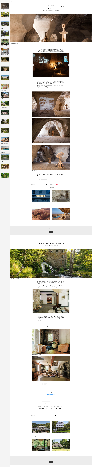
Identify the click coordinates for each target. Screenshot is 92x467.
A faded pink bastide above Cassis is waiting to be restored (4, 99)
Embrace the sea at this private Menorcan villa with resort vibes (4, 143)
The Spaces (11, 1)
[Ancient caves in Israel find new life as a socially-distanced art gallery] (5, 6)
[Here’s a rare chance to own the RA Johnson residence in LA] (5, 166)
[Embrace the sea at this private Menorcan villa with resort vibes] (5, 139)
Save (57, 184)
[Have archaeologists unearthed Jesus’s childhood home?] (61, 196)
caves (46, 80)
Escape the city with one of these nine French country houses (5, 179)
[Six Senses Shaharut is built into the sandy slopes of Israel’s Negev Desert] (61, 214)
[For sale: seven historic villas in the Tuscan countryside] (5, 77)
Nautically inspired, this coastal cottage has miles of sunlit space (5, 90)
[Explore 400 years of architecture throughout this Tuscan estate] (5, 121)
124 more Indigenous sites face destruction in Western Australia (39, 222)
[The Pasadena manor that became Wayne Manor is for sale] (5, 68)
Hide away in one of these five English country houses (60, 453)
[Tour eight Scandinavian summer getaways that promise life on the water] (5, 157)
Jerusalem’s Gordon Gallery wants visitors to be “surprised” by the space (41, 204)
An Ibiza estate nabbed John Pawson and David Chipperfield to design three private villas (41, 436)
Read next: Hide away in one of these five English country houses (50, 406)
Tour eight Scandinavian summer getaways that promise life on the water (4, 161)
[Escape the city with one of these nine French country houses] (5, 175)
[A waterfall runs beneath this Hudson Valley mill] (5, 14)
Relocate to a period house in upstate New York (59, 435)
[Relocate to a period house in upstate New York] (61, 427)
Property (47, 242)
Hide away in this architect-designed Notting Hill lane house (4, 54)
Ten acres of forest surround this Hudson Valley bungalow (40, 453)
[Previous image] (33, 65)
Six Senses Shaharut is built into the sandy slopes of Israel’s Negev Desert (60, 222)
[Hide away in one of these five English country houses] (61, 445)
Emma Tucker (52, 5)
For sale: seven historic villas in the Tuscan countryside (4, 81)
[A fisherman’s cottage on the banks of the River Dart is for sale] (5, 112)
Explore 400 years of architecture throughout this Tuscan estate (49, 408)
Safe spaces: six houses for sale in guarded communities (4, 63)
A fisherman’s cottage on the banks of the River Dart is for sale (5, 116)
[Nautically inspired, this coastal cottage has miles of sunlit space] (5, 86)
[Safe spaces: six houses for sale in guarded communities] (5, 59)
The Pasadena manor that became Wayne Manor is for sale (4, 72)
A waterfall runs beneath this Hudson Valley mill (5, 18)
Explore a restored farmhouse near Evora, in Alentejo (4, 152)
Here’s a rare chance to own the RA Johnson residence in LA (4, 170)
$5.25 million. (56, 287)
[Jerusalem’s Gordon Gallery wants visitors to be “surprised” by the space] (41, 196)
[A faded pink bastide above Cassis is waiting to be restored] (5, 95)
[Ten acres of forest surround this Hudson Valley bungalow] (41, 445)
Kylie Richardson (53, 242)
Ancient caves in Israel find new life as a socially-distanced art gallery (5, 9)
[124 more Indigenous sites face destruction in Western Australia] (41, 214)
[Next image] (69, 65)
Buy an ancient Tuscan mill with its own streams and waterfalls (5, 134)
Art (48, 5)
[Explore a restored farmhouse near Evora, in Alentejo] (5, 148)
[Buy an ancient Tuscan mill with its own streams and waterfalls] (5, 130)
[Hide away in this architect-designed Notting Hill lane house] (5, 51)
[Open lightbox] (69, 77)
